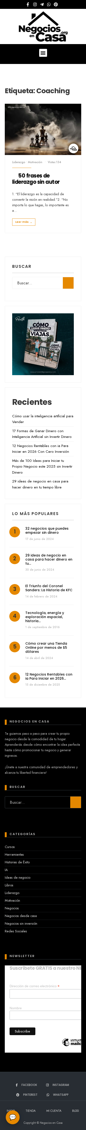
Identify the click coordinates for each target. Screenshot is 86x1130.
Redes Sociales (16, 931)
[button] (43, 53)
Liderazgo (18, 162)
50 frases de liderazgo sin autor (36, 179)
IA (6, 869)
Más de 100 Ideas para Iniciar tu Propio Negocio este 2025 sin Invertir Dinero (42, 466)
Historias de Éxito (17, 862)
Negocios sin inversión (21, 923)
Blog (75, 1111)
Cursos (10, 846)
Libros (9, 885)
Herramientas (14, 854)
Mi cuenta (53, 1111)
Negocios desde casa (21, 915)
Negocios (12, 908)
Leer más (23, 222)
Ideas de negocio (17, 877)
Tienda (31, 1111)
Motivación (35, 162)
